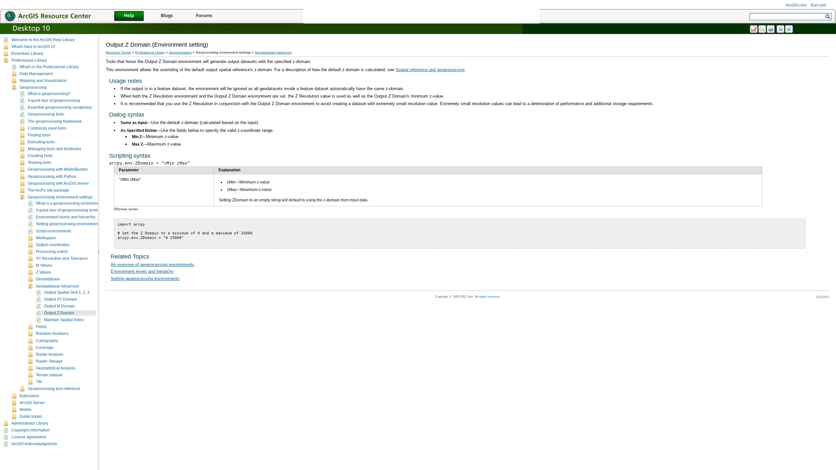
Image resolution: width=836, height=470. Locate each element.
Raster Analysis (49, 354)
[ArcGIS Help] (129, 16)
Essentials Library (27, 53)
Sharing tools (39, 162)
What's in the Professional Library (49, 67)
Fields (41, 327)
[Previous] (781, 29)
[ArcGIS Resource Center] (62, 16)
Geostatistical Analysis (55, 368)
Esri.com (818, 5)
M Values (44, 265)
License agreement (28, 437)
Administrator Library (29, 423)
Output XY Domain (60, 299)
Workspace (46, 238)
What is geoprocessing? (49, 94)
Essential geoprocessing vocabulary (60, 107)
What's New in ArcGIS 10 (33, 47)
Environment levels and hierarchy (65, 217)
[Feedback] (754, 29)
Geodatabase (48, 279)
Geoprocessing (33, 87)
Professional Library (29, 60)
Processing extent (52, 252)
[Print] (771, 29)
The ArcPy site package (48, 190)
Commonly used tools (47, 128)
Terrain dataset (49, 375)
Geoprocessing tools (46, 114)
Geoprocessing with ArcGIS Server (58, 183)
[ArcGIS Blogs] (166, 16)
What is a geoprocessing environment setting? (77, 203)
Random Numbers (52, 334)
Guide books (31, 416)
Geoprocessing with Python (52, 177)
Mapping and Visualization (43, 81)
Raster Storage (49, 361)
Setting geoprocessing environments (68, 224)
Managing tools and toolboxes (54, 149)
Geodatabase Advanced (57, 286)
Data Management (36, 74)
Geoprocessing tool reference (54, 389)
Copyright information (30, 430)
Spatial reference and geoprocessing (429, 69)
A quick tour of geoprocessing (54, 100)
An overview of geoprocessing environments (152, 264)
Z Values (43, 272)
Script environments (53, 231)
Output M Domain (59, 306)
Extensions (29, 396)
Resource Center (118, 52)
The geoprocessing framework (55, 121)
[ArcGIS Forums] (204, 16)
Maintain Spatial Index (64, 320)
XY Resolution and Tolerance (62, 258)
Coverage (45, 348)
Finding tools (39, 135)
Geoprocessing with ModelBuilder (58, 169)
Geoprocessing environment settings (60, 197)
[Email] (762, 29)
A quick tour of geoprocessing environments (74, 210)
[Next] (789, 29)
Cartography (47, 341)
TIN (39, 382)
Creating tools (40, 156)
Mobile (26, 410)
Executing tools (41, 142)
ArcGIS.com (796, 5)
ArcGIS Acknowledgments (34, 444)
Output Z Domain (59, 313)
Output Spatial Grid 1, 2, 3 (66, 292)
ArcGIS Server (32, 403)
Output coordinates (53, 245)
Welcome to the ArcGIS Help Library (43, 40)
